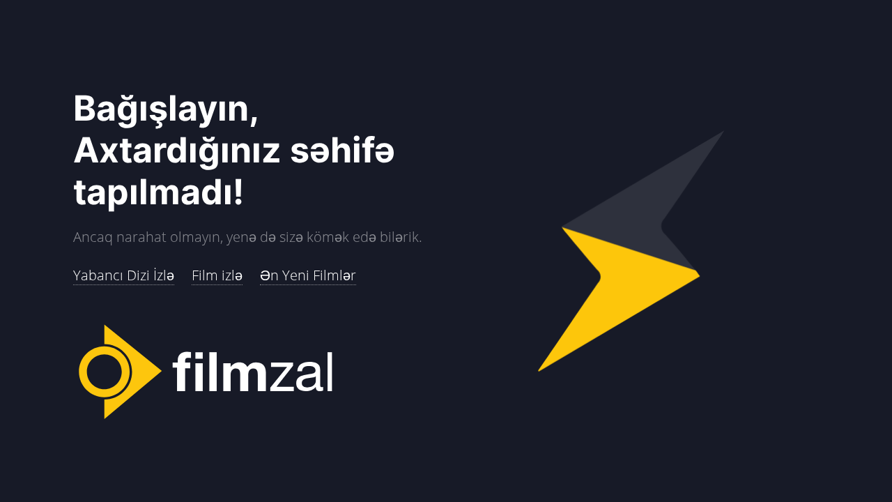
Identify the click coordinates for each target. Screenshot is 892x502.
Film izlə (217, 275)
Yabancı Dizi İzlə (123, 275)
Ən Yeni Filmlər (308, 275)
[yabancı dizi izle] (259, 373)
